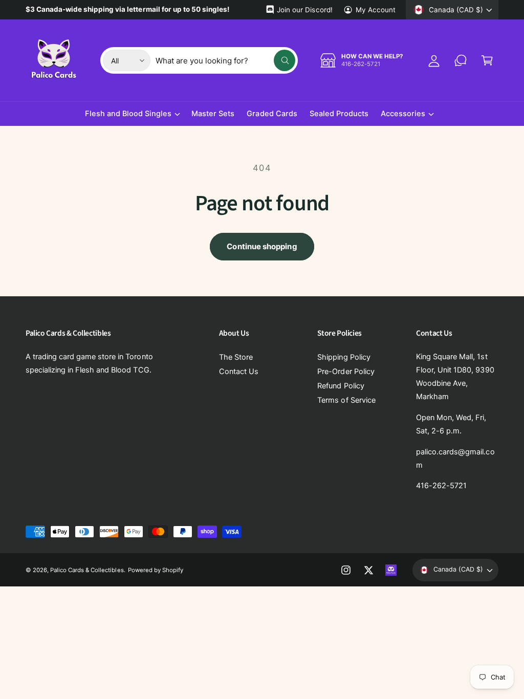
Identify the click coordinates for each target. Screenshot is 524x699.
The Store (236, 357)
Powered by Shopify (155, 570)
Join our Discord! (304, 10)
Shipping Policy (343, 357)
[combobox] (225, 60)
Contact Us (238, 371)
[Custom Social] (391, 570)
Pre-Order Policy (345, 371)
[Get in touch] (460, 60)
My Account (376, 10)
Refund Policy (340, 385)
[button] (487, 60)
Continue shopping (262, 246)
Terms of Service (346, 400)
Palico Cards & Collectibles (86, 570)
